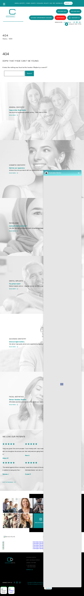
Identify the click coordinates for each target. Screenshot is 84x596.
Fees (54, 3)
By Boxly (48, 588)
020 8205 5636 (75, 11)
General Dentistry (20, 3)
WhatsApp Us (76, 17)
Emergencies (59, 3)
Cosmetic (33, 3)
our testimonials (8, 482)
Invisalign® (40, 3)
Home (5, 39)
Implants (46, 3)
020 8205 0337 (62, 11)
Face (50, 3)
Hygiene (28, 3)
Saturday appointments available (41, 17)
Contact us (68, 3)
